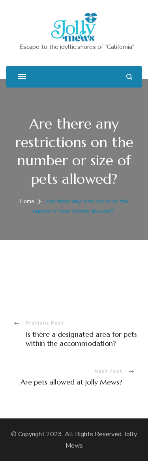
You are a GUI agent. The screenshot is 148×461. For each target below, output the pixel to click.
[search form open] (129, 77)
